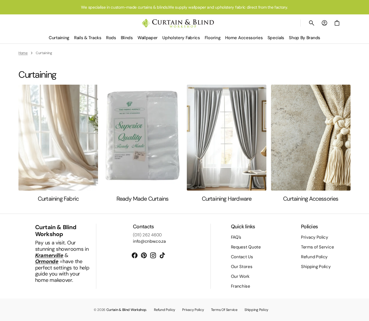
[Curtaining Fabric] (58, 143)
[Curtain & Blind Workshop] (178, 23)
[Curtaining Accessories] (311, 143)
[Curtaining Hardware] (226, 143)
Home (23, 53)
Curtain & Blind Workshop (126, 310)
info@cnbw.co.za (149, 241)
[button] (311, 23)
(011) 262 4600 (147, 235)
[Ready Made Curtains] (142, 143)
